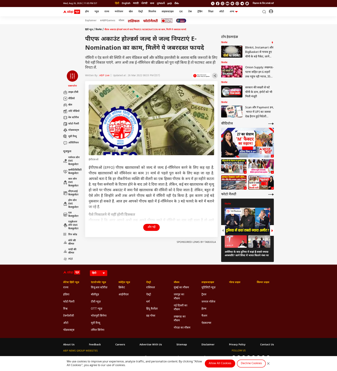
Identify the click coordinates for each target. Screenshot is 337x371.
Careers (120, 345)
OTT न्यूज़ (96, 309)
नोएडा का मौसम (182, 328)
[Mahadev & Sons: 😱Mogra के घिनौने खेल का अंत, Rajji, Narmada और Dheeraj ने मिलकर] (261, 166)
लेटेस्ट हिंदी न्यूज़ (71, 282)
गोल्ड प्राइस (234, 282)
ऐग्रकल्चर (206, 323)
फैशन (204, 316)
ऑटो (221, 11)
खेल (131, 11)
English (126, 3)
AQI (70, 259)
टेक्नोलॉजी (68, 316)
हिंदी (117, 3)
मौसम (121, 20)
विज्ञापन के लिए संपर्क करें (263, 3)
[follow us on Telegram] (242, 3)
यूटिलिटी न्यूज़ (208, 288)
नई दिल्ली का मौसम (180, 307)
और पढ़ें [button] (151, 227)
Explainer (91, 20)
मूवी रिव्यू (72, 136)
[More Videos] (271, 123)
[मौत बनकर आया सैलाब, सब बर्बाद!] (234, 182)
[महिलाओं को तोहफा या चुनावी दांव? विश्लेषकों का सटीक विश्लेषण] (234, 166)
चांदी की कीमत (72, 251)
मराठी (136, 3)
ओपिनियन (73, 143)
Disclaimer (207, 345)
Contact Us (267, 345)
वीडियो (71, 98)
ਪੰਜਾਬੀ (144, 3)
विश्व (65, 309)
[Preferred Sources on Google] (201, 75)
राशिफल (150, 288)
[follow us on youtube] (227, 3)
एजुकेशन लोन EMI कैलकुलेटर (73, 225)
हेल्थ (203, 309)
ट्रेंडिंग (200, 11)
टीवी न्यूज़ (96, 302)
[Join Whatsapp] (247, 3)
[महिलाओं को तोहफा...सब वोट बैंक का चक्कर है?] (247, 142)
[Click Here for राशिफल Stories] (134, 20)
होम (87, 11)
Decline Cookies (251, 363)
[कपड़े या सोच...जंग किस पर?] (261, 182)
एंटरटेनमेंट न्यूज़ (98, 282)
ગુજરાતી (161, 3)
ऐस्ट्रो (140, 11)
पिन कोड (72, 234)
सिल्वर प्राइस (263, 282)
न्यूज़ (96, 11)
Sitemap (181, 345)
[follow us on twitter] (213, 3)
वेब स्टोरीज (73, 117)
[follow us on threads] (222, 3)
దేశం (176, 3)
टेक (190, 11)
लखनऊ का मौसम (180, 319)
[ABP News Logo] (72, 12)
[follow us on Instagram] (232, 3)
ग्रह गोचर (150, 316)
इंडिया (66, 295)
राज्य (106, 11)
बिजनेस (152, 11)
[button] (72, 79)
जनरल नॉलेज (208, 302)
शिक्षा (210, 11)
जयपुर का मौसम (179, 296)
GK (181, 11)
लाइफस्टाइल (168, 11)
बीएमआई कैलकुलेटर (73, 193)
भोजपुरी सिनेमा (99, 316)
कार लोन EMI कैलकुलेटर (73, 182)
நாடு (169, 3)
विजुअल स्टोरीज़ (99, 288)
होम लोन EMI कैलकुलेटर (73, 204)
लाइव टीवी (73, 92)
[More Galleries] (271, 194)
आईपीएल (123, 295)
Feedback (95, 345)
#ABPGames (107, 20)
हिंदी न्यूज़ (89, 29)
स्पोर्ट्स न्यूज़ (124, 282)
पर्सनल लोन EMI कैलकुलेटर (74, 161)
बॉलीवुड (95, 295)
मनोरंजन (119, 11)
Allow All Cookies (220, 363)
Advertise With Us (151, 345)
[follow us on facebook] (218, 3)
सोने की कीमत (72, 242)
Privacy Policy (237, 345)
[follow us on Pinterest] (237, 3)
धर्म (148, 302)
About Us (68, 345)
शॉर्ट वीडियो (74, 111)
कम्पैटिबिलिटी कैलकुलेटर (75, 171)
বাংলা (152, 3)
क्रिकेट (121, 288)
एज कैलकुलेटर (73, 214)
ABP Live (104, 75)
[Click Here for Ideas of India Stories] (167, 20)
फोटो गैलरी (73, 124)
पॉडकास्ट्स (73, 130)
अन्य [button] (232, 11)
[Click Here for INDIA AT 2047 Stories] (181, 20)
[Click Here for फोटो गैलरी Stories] (150, 20)
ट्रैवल (203, 295)
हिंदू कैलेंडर (152, 309)
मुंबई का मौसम (181, 288)
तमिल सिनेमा (97, 330)
